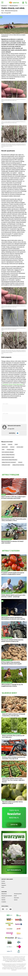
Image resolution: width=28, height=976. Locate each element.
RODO (2, 887)
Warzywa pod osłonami (6, 895)
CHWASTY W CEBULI (10, 449)
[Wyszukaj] (26, 2)
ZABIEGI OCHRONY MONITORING (18, 464)
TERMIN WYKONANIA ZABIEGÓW (7, 452)
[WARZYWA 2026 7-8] (14, 849)
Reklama (3, 883)
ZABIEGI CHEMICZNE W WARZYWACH (9, 462)
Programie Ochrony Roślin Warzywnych (13, 384)
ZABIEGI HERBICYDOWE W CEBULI (8, 457)
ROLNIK (3, 449)
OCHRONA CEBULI (20, 447)
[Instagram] (6, 909)
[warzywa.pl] (14, 2)
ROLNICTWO (12, 447)
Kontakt (3, 881)
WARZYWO (20, 462)
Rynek (15, 895)
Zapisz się (14, 824)
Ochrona (3, 897)
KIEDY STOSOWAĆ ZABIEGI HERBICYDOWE (9, 459)
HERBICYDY (10, 444)
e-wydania (3, 901)
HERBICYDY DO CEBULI (6, 464)
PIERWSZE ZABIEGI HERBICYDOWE (8, 454)
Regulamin (3, 885)
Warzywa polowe (14, 5)
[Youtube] (10, 909)
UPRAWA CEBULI (5, 447)
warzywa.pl (4, 5)
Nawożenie (16, 897)
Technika (3, 899)
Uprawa (15, 899)
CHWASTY (3, 444)
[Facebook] (17, 433)
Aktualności (4, 893)
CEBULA (16, 444)
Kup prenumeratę (14, 870)
